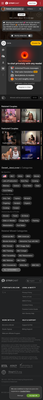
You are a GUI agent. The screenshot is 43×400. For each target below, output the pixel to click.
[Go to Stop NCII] (15, 372)
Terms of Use (27, 297)
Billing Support (27, 329)
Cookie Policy (25, 391)
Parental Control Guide (30, 309)
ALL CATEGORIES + (11, 270)
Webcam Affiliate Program (11, 333)
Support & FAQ (27, 325)
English (32, 281)
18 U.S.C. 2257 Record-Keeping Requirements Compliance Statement (17, 381)
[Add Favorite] (3, 43)
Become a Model (8, 325)
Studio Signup (7, 329)
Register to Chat (24, 87)
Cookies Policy (27, 305)
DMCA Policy (26, 301)
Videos (31, 9)
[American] (4, 176)
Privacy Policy (27, 292)
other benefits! (29, 83)
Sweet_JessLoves (10, 167)
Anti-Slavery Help (28, 313)
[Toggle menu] (2, 3)
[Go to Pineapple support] (3, 372)
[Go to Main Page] (13, 3)
